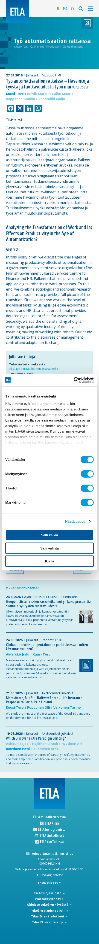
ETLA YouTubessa (51, 841)
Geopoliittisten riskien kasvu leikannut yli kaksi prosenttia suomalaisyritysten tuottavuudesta (48, 603)
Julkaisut (32, 75)
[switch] (87, 474)
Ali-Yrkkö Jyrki (17, 654)
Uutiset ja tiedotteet (63, 597)
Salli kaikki (49, 535)
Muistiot (48, 75)
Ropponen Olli (38, 707)
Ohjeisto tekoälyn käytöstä (48, 905)
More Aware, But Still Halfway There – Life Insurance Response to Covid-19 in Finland (44, 700)
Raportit (48, 640)
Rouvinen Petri (18, 749)
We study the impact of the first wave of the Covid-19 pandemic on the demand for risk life (48, 716)
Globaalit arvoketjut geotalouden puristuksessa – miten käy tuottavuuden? (47, 647)
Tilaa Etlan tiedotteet (48, 916)
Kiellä (49, 561)
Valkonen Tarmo (67, 707)
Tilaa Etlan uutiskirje (48, 922)
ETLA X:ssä (51, 823)
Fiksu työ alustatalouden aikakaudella (33, 369)
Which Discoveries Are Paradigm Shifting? (36, 738)
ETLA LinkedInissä (51, 835)
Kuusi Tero (15, 93)
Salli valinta (49, 548)
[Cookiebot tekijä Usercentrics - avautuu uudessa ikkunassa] (73, 380)
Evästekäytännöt (48, 899)
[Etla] (17, 11)
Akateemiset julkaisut (57, 693)
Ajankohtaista (34, 597)
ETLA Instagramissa (52, 829)
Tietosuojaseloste (48, 893)
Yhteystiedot (48, 883)
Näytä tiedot (75, 521)
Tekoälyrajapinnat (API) (48, 911)
